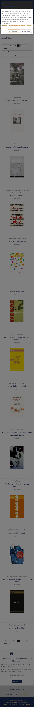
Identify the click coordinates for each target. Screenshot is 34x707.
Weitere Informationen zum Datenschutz (17, 26)
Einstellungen (26, 31)
